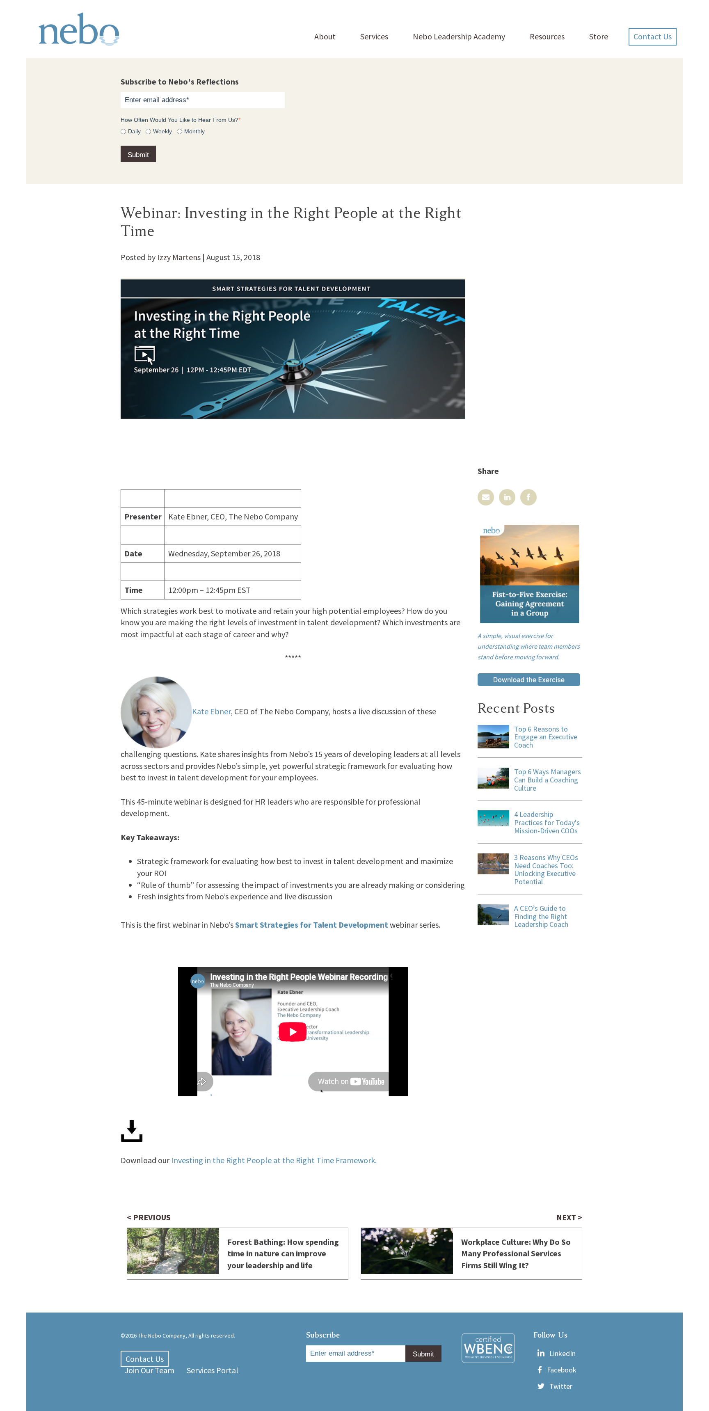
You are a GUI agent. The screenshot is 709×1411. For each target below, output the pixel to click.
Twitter (560, 1386)
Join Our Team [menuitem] (149, 1370)
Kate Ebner (211, 711)
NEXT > (569, 1217)
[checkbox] (354, 131)
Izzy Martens (179, 257)
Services (374, 36)
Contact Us (653, 36)
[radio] (131, 131)
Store (598, 36)
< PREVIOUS (149, 1217)
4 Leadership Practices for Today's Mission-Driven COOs (547, 822)
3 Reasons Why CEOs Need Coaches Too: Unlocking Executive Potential (546, 869)
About (325, 36)
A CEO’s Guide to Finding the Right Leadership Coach (541, 916)
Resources (547, 36)
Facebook (561, 1369)
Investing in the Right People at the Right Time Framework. (274, 1160)
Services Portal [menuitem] (212, 1370)
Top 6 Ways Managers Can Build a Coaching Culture (547, 780)
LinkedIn (562, 1353)
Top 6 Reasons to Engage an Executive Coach (545, 737)
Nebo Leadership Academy (459, 36)
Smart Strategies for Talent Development (311, 924)
